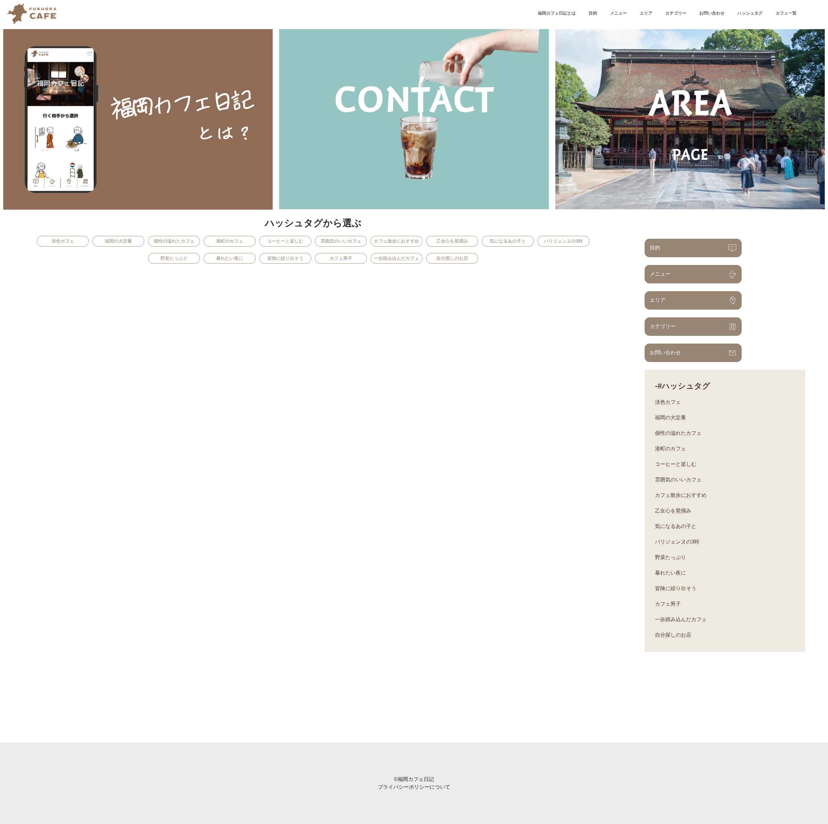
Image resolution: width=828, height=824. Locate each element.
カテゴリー (675, 13)
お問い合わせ (711, 13)
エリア (646, 13)
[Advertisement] (194, 697)
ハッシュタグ (750, 13)
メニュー (618, 13)
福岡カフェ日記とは (557, 13)
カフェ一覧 (786, 13)
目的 (593, 13)
